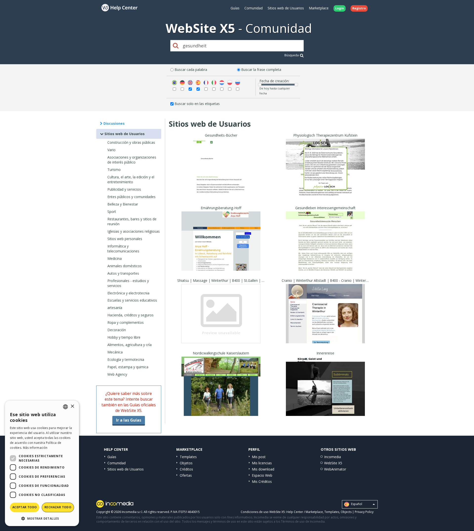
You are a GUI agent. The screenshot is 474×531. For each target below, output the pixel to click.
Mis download (263, 469)
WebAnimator (335, 469)
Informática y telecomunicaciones (123, 248)
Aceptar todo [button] (24, 507)
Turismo (114, 169)
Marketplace (319, 8)
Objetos (186, 463)
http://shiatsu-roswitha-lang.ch (221, 319)
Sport (111, 211)
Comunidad (253, 8)
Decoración (116, 329)
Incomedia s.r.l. (132, 512)
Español (356, 504)
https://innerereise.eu (325, 392)
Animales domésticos (124, 266)
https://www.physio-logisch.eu (325, 174)
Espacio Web (262, 475)
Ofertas (186, 475)
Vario (111, 149)
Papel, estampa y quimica (127, 367)
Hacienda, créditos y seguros (130, 315)
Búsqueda (291, 55)
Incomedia (332, 456)
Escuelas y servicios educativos (132, 300)
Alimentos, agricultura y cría (129, 344)
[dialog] (42, 463)
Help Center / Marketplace (304, 512)
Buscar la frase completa (261, 69)
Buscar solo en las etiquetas (197, 103)
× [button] (72, 406)
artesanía (114, 307)
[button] (42, 518)
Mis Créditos (262, 481)
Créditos (186, 469)
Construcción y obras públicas (131, 142)
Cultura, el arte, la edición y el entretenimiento (130, 179)
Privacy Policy (364, 512)
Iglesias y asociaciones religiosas (133, 231)
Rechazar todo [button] (57, 507)
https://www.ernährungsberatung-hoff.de (221, 247)
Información (221, 193)
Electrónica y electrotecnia (128, 293)
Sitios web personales (124, 238)
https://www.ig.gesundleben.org (325, 247)
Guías (235, 8)
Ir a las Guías (128, 420)
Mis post (259, 456)
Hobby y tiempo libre (123, 337)
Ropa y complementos (125, 322)
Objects (346, 512)
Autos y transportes (123, 273)
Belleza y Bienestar (122, 204)
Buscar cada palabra (191, 69)
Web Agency (117, 374)
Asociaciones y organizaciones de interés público (131, 159)
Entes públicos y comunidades (131, 196)
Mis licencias (262, 463)
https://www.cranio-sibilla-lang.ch (325, 319)
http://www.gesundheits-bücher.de (221, 174)
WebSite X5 (333, 463)
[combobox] (65, 406)
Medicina (114, 258)
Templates (188, 456)
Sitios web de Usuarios (286, 8)
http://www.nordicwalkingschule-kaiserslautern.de (224, 392)
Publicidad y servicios (124, 189)
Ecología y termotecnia (125, 359)
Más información (35, 448)
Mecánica (115, 352)
